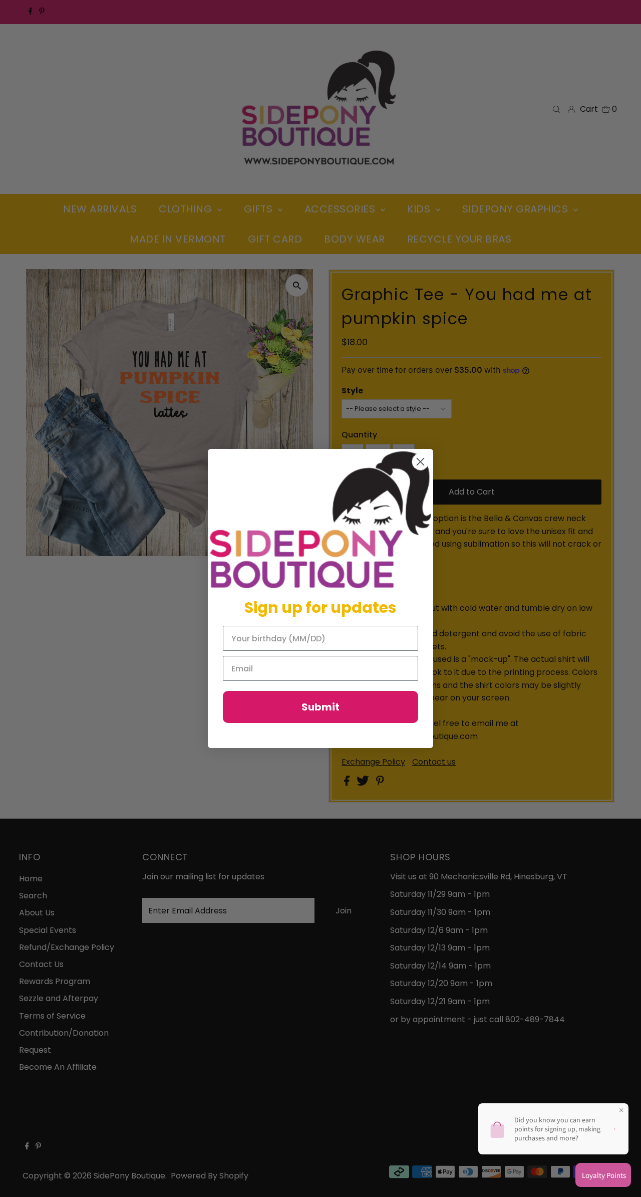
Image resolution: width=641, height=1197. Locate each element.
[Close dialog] (420, 461)
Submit (320, 707)
